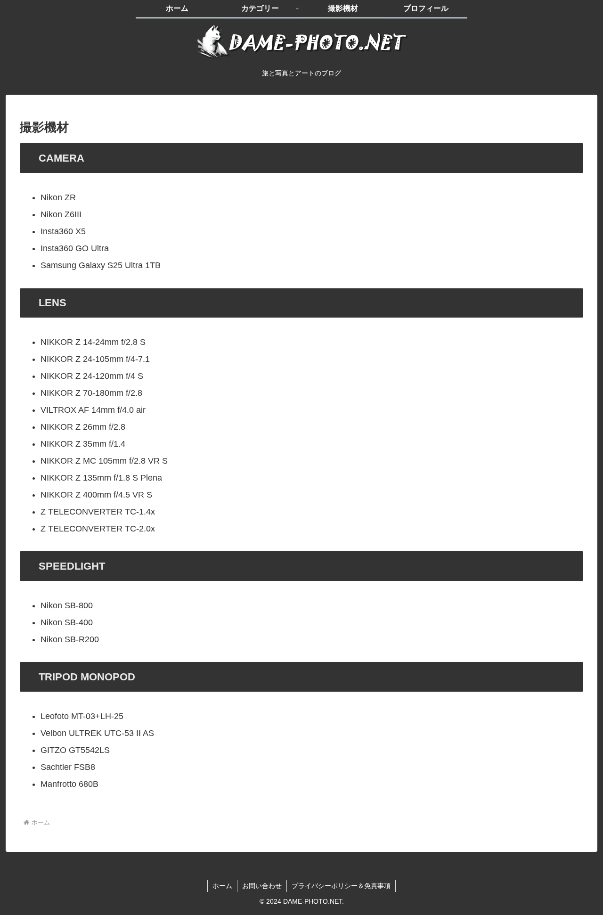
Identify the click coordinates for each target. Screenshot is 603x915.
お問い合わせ (262, 886)
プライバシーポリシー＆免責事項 (341, 886)
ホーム (222, 886)
